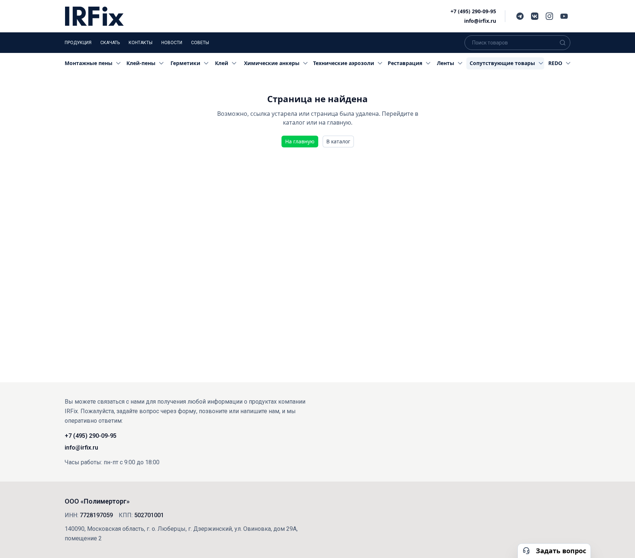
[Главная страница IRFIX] (94, 16)
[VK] (535, 16)
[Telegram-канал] (520, 16)
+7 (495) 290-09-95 (473, 11)
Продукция (78, 42)
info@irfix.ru (480, 20)
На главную (300, 141)
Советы (200, 42)
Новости (171, 42)
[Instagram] (549, 16)
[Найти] (562, 42)
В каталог (338, 141)
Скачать (110, 42)
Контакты (141, 42)
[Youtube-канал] (564, 16)
